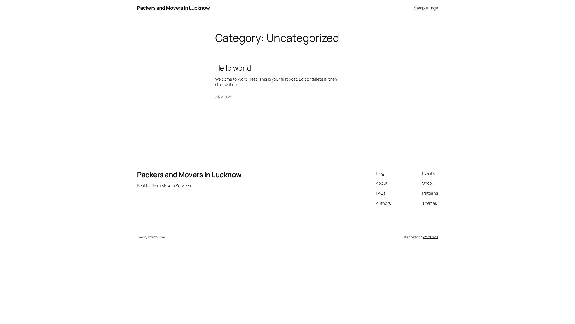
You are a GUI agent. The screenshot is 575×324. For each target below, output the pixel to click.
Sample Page (426, 8)
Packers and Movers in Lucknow (173, 7)
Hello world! (234, 68)
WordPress (430, 237)
